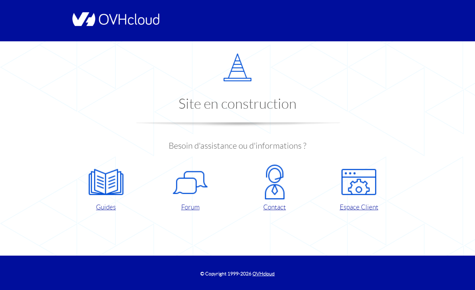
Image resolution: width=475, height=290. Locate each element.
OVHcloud (263, 273)
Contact (274, 207)
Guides (106, 207)
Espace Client (359, 207)
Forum (190, 207)
